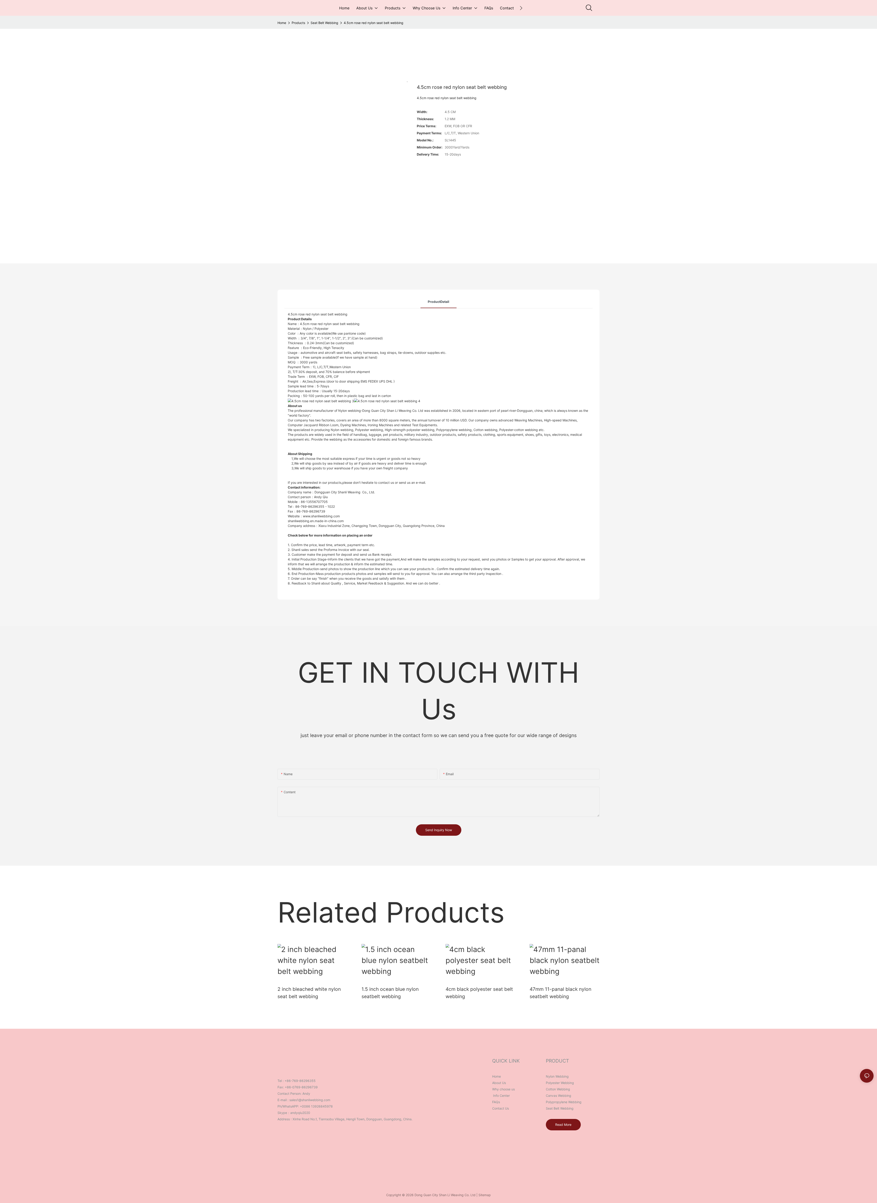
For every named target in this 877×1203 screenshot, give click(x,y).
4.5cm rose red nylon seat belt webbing (373, 23)
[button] (521, 8)
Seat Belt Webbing (324, 23)
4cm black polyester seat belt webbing (479, 992)
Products (298, 23)
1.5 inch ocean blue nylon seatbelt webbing (390, 992)
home (281, 23)
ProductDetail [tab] (438, 302)
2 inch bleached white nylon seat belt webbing (309, 992)
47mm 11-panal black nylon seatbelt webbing (560, 992)
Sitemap (484, 1195)
